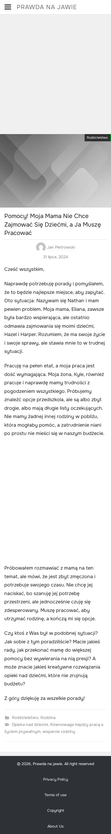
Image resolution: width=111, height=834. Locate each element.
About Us (55, 826)
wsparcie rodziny (59, 731)
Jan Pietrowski (61, 247)
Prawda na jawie (47, 7)
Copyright (55, 810)
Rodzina (48, 717)
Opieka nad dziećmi (30, 724)
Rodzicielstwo (97, 137)
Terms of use (55, 794)
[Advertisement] (55, 72)
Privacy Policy (55, 779)
